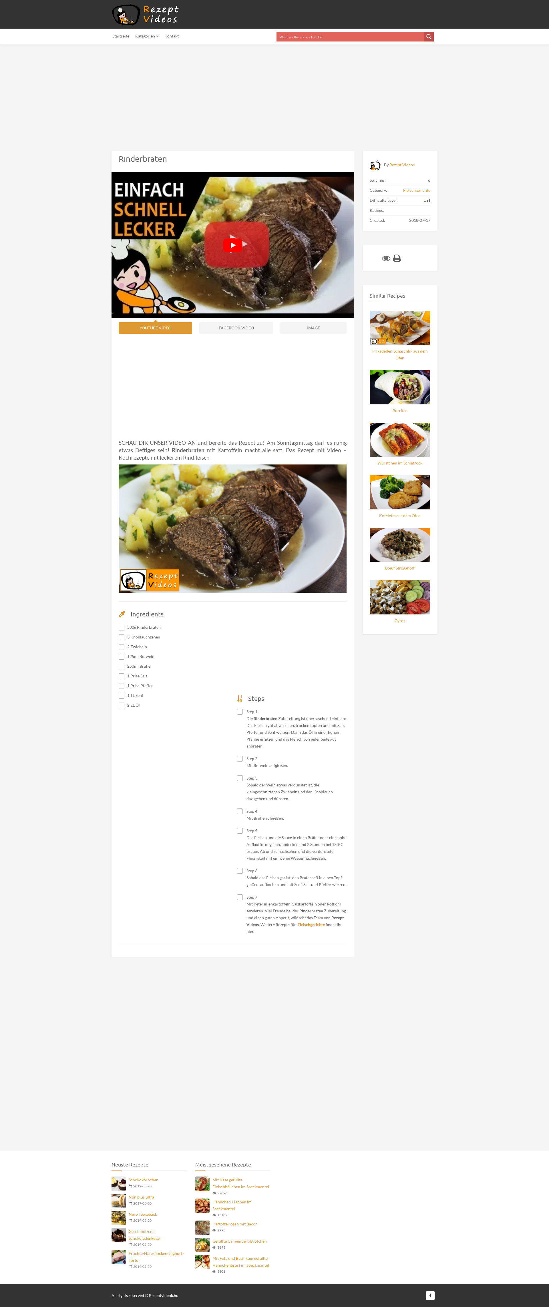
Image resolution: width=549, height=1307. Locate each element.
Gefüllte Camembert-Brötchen (239, 1241)
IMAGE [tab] (313, 327)
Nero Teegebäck (143, 1214)
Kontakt (171, 35)
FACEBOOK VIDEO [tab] (236, 327)
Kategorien (145, 35)
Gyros (400, 620)
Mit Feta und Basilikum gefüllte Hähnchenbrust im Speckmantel (240, 1262)
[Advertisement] (171, 94)
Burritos (400, 410)
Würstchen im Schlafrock (399, 462)
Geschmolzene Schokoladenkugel (145, 1235)
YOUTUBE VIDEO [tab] (155, 327)
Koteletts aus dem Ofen (400, 515)
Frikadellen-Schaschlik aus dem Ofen (400, 354)
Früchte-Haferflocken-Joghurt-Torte (156, 1257)
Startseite (120, 35)
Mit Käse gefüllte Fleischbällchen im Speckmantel (240, 1183)
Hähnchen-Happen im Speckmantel (232, 1205)
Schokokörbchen (143, 1179)
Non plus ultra (141, 1197)
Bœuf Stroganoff (400, 567)
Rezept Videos (402, 164)
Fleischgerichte (416, 190)
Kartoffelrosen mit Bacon (235, 1223)
